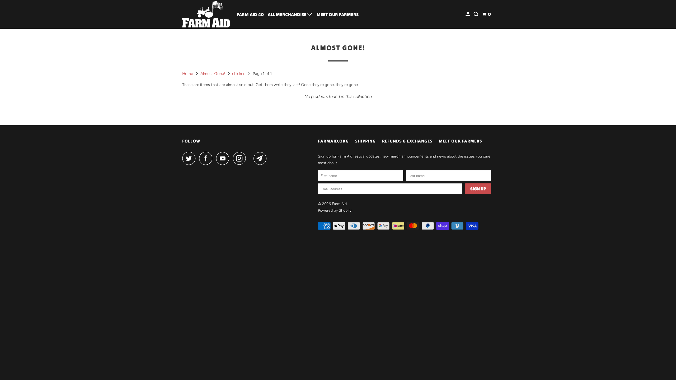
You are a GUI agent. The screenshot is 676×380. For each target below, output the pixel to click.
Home (188, 73)
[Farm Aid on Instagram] (241, 158)
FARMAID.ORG (333, 141)
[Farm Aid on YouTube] (224, 158)
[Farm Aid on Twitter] (190, 158)
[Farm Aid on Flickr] (251, 158)
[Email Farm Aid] (261, 158)
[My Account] (468, 14)
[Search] (476, 14)
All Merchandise (287, 14)
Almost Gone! (213, 73)
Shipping (365, 141)
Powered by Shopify (334, 210)
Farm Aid (339, 204)
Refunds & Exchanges (407, 141)
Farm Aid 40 (250, 14)
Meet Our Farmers (338, 14)
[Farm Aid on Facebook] (207, 158)
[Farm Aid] (206, 14)
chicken (239, 73)
